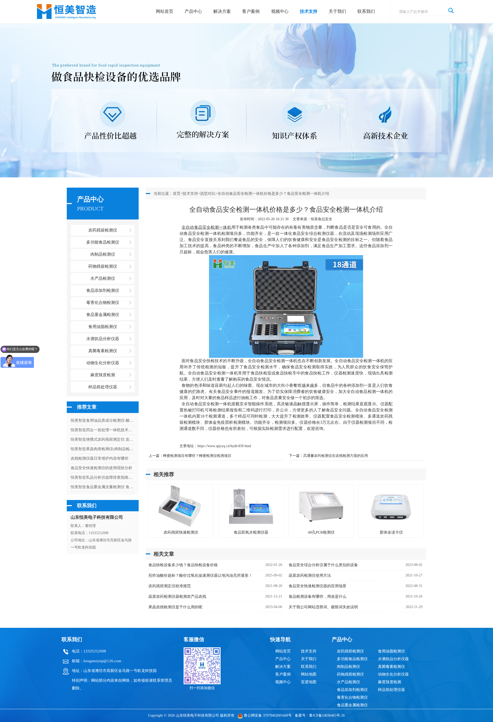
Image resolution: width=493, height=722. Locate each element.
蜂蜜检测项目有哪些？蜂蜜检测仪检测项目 (197, 456)
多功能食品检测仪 (352, 659)
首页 (177, 193)
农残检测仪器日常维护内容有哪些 (99, 458)
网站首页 (164, 11)
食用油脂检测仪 (391, 651)
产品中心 (193, 11)
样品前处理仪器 (391, 690)
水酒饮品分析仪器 (393, 659)
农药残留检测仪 (350, 651)
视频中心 (280, 11)
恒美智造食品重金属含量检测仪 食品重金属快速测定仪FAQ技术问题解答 (103, 487)
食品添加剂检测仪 (352, 690)
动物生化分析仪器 (393, 674)
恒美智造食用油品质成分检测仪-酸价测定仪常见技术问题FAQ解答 (103, 420)
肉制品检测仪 (348, 667)
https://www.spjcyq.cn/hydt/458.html (224, 446)
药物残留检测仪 (350, 674)
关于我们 (337, 11)
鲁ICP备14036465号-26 (327, 715)
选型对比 (207, 193)
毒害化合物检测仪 (352, 697)
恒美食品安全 (321, 219)
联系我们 (366, 11)
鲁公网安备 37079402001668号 (268, 715)
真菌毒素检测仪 (391, 667)
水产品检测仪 (348, 682)
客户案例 (251, 11)
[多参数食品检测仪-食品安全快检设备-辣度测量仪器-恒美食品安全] (67, 9)
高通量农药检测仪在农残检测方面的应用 (335, 456)
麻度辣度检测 (389, 682)
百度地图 (308, 682)
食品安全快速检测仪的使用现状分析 (101, 468)
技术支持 (308, 11)
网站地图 (308, 674)
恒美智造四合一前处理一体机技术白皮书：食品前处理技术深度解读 (103, 430)
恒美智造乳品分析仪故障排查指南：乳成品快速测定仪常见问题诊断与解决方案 (103, 477)
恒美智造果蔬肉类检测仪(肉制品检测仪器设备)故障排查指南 (103, 449)
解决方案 (222, 11)
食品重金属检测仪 (352, 705)
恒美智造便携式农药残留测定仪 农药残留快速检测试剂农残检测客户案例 (103, 439)
